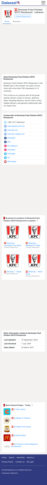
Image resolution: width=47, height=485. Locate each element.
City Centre (19, 409)
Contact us (20, 462)
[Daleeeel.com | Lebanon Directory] (11, 2)
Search (11, 457)
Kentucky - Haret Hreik (34, 273)
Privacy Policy (7, 462)
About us (30, 457)
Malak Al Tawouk (22, 418)
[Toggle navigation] (43, 2)
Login (31, 462)
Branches (16, 21)
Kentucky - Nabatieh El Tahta (33, 244)
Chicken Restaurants (22, 16)
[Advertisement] (23, 49)
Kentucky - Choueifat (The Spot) (12, 244)
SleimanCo (14, 473)
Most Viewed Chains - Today (18, 405)
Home (6, 21)
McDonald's (20, 435)
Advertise (21, 457)
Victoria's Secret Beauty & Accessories (24, 445)
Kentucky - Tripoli (13, 272)
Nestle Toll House (22, 427)
